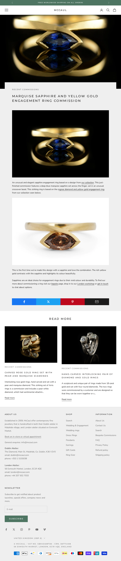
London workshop (85, 283)
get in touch (102, 283)
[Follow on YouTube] (36, 529)
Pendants (70, 440)
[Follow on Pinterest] (29, 529)
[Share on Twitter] (48, 301)
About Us (99, 420)
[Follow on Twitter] (13, 529)
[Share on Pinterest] (73, 301)
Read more (10, 397)
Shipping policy (102, 455)
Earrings (69, 445)
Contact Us (100, 425)
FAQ (97, 440)
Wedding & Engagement (77, 425)
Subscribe (16, 518)
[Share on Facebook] (24, 301)
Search (69, 420)
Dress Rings (71, 435)
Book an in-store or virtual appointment (23, 436)
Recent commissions (25, 89)
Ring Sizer (70, 455)
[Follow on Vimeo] (44, 529)
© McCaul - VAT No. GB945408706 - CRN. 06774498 (42, 544)
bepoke (54, 283)
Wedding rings (72, 430)
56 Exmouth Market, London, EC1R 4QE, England (43, 547)
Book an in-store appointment (60, 3)
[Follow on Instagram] (21, 529)
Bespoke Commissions (105, 435)
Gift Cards (70, 450)
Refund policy (101, 450)
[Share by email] (97, 301)
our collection (87, 182)
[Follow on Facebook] (6, 529)
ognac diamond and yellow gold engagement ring (81, 189)
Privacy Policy (101, 445)
